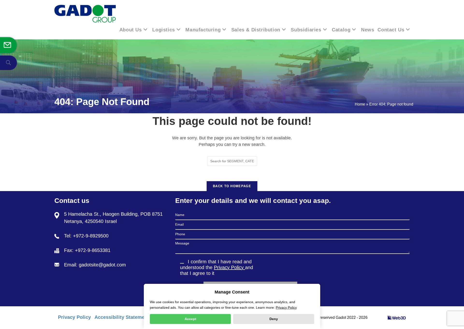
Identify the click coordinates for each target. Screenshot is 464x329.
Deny (273, 319)
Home (360, 104)
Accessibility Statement (121, 317)
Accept (190, 319)
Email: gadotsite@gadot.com (95, 264)
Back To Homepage (232, 186)
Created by (378, 317)
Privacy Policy (229, 267)
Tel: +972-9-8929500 (86, 235)
